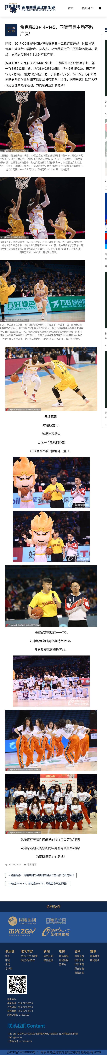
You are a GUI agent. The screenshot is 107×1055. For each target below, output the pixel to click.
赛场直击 (79, 956)
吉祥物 (8, 968)
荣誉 (7, 960)
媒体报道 (48, 960)
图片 (78, 951)
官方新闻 (31, 864)
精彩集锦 (64, 956)
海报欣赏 (79, 972)
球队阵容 (27, 951)
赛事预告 (95, 956)
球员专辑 (79, 964)
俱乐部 (86, 8)
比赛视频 (64, 960)
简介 (7, 956)
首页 (71, 8)
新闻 (47, 951)
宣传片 (62, 964)
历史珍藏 (79, 968)
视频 (62, 951)
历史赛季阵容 (28, 960)
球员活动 (79, 960)
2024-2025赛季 (29, 956)
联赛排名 (95, 960)
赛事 (93, 951)
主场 (7, 964)
